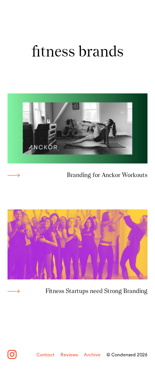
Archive (92, 355)
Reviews (69, 355)
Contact (45, 355)
